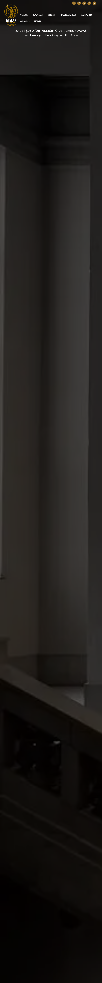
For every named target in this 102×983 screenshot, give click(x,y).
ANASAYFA (24, 15)
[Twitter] (84, 3)
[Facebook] (79, 3)
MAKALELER (24, 21)
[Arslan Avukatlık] (11, 15)
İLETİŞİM (37, 21)
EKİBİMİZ (51, 15)
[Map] (74, 3)
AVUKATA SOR (86, 15)
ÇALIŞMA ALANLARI (68, 15)
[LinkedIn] (94, 3)
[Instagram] (89, 3)
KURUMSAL (37, 15)
